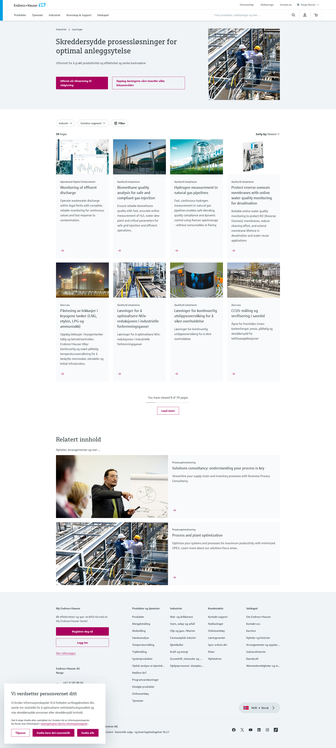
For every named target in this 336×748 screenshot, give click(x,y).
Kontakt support (217, 616)
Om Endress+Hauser (258, 616)
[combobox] (310, 4)
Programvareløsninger (145, 679)
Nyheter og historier (258, 637)
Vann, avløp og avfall (182, 623)
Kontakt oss (286, 4)
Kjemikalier (176, 644)
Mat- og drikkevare (181, 616)
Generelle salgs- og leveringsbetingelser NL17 (142, 732)
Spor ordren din (217, 644)
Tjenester (137, 700)
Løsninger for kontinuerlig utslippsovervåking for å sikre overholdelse (195, 315)
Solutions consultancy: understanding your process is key (218, 468)
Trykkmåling (139, 651)
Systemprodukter (142, 658)
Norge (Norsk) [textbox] (308, 4)
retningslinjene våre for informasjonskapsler (64, 723)
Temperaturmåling (143, 644)
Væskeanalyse (140, 637)
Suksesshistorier (256, 651)
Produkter (138, 616)
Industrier (61, 29)
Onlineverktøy (247, 4)
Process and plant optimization (197, 535)
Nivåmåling (138, 630)
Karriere (251, 630)
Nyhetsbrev (215, 658)
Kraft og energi (179, 651)
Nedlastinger (267, 4)
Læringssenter (216, 637)
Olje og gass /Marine (182, 630)
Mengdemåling (141, 623)
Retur (211, 651)
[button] (82, 83)
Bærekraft (252, 658)
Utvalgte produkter (143, 686)
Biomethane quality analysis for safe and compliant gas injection (136, 192)
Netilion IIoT (139, 672)
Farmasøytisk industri (183, 637)
